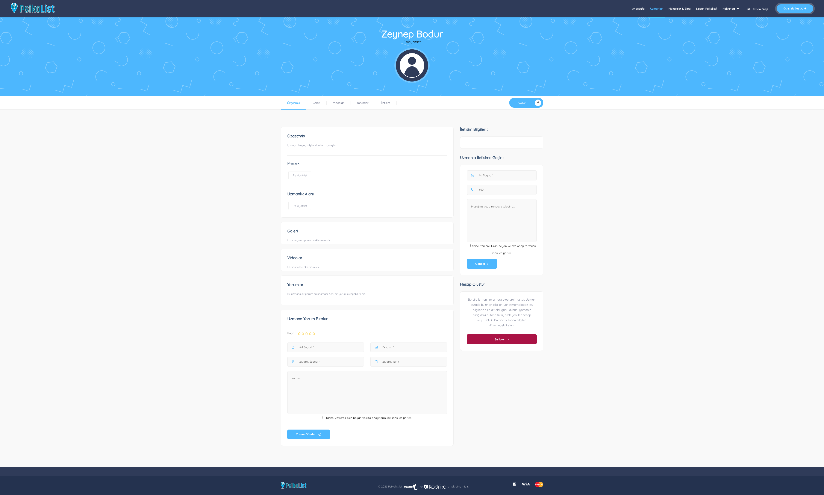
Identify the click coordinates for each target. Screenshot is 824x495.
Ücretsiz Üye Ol (793, 8)
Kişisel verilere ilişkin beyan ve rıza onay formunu (358, 417)
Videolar (338, 102)
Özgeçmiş (293, 102)
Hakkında (729, 8)
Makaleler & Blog (679, 8)
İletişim (385, 102)
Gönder (480, 263)
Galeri (316, 102)
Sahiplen (500, 339)
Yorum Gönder (306, 434)
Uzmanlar (656, 8)
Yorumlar (362, 102)
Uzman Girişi (760, 9)
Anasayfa (638, 8)
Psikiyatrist (300, 175)
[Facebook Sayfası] (514, 484)
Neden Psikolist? (706, 8)
